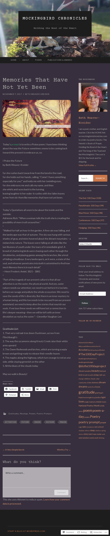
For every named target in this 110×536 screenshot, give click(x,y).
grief (97, 393)
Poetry (95, 416)
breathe (91, 375)
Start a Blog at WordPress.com (26, 531)
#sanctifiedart (100, 350)
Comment (61, 492)
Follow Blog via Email (90, 266)
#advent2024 (83, 343)
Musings (24, 413)
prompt (15, 144)
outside (50, 422)
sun (90, 434)
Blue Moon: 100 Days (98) (91, 213)
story (86, 434)
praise (63, 422)
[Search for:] (93, 178)
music (104, 402)
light (103, 397)
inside (37, 422)
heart (101, 393)
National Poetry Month (89, 405)
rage (80, 427)
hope (81, 397)
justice (98, 397)
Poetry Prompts (44, 413)
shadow (81, 431)
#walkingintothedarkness (88, 359)
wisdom (86, 438)
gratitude (87, 392)
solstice (98, 430)
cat (100, 375)
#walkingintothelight (86, 362)
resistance (90, 427)
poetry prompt (89, 422)
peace (81, 411)
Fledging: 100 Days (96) (89, 227)
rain (84, 426)
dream (102, 382)
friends (97, 387)
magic (86, 402)
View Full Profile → (87, 165)
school (101, 427)
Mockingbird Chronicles (55, 18)
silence (87, 430)
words (91, 438)
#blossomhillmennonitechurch (89, 346)
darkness (95, 383)
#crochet (83, 349)
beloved (103, 371)
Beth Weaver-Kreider (37, 94)
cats (103, 375)
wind (80, 438)
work (96, 438)
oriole (102, 406)
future (25, 422)
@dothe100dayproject (92, 366)
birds (81, 375)
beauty (96, 370)
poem (87, 410)
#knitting (91, 350)
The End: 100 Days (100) (90, 198)
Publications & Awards (60, 60)
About (25, 60)
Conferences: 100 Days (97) (91, 220)
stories (81, 434)
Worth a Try (64, 449)
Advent (82, 371)
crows (89, 383)
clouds (93, 379)
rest (95, 427)
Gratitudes (13, 413)
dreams (83, 386)
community (82, 382)
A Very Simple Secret (13, 449)
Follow (85, 303)
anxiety (88, 371)
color (98, 379)
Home (13, 60)
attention (10, 422)
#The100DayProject (91, 354)
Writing (101, 438)
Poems (38, 60)
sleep (92, 430)
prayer (103, 422)
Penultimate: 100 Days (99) (91, 205)
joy (94, 397)
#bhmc (91, 342)
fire (93, 387)
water (99, 434)
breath (85, 375)
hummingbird (88, 397)
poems (87, 417)
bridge (96, 375)
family (90, 387)
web (103, 434)
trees (94, 434)
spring (103, 430)
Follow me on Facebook (90, 321)
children (87, 379)
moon (98, 401)
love (81, 401)
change (81, 379)
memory (92, 402)
